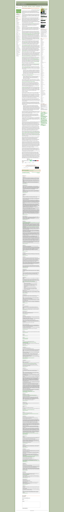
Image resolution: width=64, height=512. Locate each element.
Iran (45, 117)
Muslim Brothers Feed (42, 75)
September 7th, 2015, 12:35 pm (25, 410)
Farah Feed (42, 56)
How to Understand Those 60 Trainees (44, 31)
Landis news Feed (42, 70)
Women (41, 125)
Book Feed (41, 46)
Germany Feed (42, 59)
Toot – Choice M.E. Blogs (18, 54)
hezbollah (46, 116)
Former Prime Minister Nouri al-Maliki (26, 45)
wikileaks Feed (42, 100)
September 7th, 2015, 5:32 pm (25, 447)
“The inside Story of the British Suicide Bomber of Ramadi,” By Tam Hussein (44, 36)
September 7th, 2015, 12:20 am (25, 332)
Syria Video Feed (42, 91)
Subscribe (37, 167)
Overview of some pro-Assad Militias (44, 30)
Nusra (41, 121)
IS (42, 118)
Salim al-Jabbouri (26, 42)
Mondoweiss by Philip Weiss (18, 39)
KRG (41, 120)
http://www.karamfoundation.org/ (26, 474)
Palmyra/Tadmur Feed (42, 80)
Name (24, 496)
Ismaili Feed (42, 66)
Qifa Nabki (17, 44)
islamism (42, 119)
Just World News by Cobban (18, 30)
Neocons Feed (42, 76)
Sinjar (46, 123)
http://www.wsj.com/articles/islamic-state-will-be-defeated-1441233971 (29, 363)
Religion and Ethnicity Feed (43, 84)
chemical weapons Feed (43, 47)
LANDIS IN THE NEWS (29, 6)
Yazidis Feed (42, 102)
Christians (44, 114)
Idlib (41, 117)
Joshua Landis (25, 6)
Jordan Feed (42, 68)
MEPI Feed (41, 74)
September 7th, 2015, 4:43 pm (25, 414)
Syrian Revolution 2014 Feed (43, 94)
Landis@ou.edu (43, 13)
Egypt (44, 116)
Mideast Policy (17, 37)
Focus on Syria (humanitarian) (17, 25)
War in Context (17, 55)
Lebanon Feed (42, 71)
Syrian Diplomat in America (18, 50)
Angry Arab (17, 20)
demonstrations (43, 115)
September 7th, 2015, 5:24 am (25, 366)
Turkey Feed (42, 95)
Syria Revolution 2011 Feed (43, 90)
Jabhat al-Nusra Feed (42, 67)
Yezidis (45, 125)
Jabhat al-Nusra (45, 119)
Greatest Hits (33, 6)
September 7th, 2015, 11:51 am (25, 404)
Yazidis (43, 125)
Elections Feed (42, 54)
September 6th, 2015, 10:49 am (25, 255)
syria (42, 124)
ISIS (44, 118)
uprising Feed (42, 98)
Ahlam (41, 104)
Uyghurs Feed (42, 99)
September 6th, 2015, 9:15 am (25, 243)
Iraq (41, 118)
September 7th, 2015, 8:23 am (25, 400)
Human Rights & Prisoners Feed (43, 62)
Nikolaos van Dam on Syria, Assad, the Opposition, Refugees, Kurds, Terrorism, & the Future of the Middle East (44, 109)
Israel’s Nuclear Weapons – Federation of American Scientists (29, 391)
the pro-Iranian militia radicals (36, 59)
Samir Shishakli (17, 45)
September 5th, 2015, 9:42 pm (25, 192)
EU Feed (41, 55)
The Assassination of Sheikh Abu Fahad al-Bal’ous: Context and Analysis (26, 172)
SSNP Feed (42, 88)
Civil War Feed (42, 50)
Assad (41, 113)
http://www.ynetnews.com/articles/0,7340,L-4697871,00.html (28, 409)
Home (22, 6)
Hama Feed (42, 60)
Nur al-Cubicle (17, 40)
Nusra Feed (42, 78)
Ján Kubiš (33, 74)
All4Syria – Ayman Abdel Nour (18, 19)
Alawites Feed (42, 39)
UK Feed (41, 96)
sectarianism (44, 123)
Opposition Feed (42, 79)
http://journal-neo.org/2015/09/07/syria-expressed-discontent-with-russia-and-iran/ (30, 413)
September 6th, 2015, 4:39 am (25, 214)
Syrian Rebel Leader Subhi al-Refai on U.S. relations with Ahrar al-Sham (44, 32)
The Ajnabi (17, 53)
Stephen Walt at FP (17, 46)
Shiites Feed (42, 87)
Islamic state (46, 118)
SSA (41, 6)
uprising (45, 124)
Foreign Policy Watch (18, 26)
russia (45, 122)
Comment (23, 501)
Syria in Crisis (30, 159)
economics (42, 116)
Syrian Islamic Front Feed (43, 92)
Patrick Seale (17, 42)
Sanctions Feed (42, 86)
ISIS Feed (41, 64)
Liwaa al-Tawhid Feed (42, 72)
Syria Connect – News (18, 48)
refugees (43, 122)
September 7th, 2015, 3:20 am (25, 345)
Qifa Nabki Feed (42, 82)
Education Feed (42, 52)
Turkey (43, 124)
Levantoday (17, 32)
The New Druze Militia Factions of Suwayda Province (43, 34)
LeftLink (16, 31)
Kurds (46, 120)
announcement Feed (42, 42)
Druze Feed (42, 51)
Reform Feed (42, 83)
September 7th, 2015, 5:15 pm (25, 434)
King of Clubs (31, 27)
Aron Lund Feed (42, 43)
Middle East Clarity (17, 36)
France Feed (42, 58)
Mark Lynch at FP (17, 35)
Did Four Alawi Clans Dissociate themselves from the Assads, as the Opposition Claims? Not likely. (44, 105)
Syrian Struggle (17, 51)
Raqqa (41, 122)
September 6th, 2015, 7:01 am (25, 219)
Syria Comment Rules (38, 6)
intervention (43, 117)
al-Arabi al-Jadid (32, 23)
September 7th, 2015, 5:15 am (25, 358)
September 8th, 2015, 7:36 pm (25, 484)
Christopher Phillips (17, 22)
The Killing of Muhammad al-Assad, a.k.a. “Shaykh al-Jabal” (44, 104)
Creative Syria (17, 23)
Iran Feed (41, 63)
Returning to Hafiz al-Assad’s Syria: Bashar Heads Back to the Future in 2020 (44, 107)
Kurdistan (43, 120)
